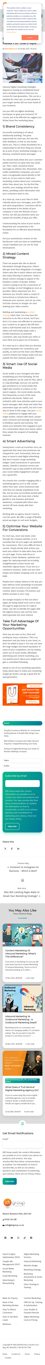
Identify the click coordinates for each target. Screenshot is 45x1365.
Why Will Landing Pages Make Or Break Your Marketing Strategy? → (22, 894)
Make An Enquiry (10, 1298)
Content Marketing (32, 1298)
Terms (27, 1354)
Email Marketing (10, 1276)
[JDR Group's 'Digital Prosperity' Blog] (22, 880)
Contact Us (16, 1354)
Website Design (31, 1265)
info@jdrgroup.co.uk (14, 1225)
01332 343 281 (10, 1219)
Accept (30, 37)
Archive (7, 766)
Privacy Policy (11, 32)
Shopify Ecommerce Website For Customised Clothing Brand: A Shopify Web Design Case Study (22, 733)
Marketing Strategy (32, 1270)
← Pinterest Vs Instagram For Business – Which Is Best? (23, 869)
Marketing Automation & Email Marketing (33, 1277)
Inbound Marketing (32, 1261)
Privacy (37, 1354)
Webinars (7, 1324)
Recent (6, 723)
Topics (6, 760)
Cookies (8, 1358)
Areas (5, 1354)
